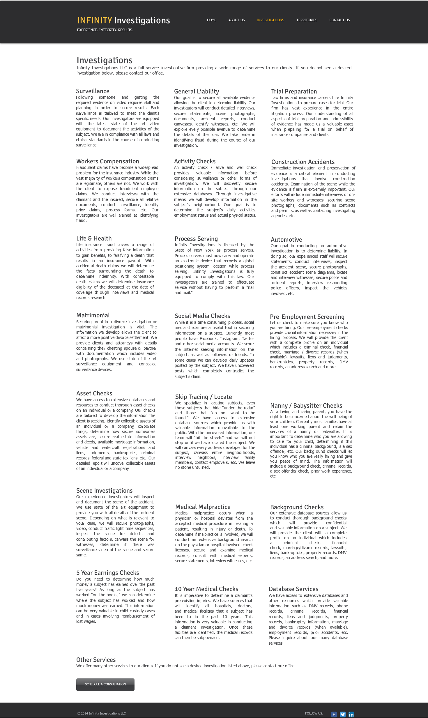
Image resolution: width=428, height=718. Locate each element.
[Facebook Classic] (334, 714)
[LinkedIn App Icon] (351, 714)
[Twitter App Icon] (343, 714)
